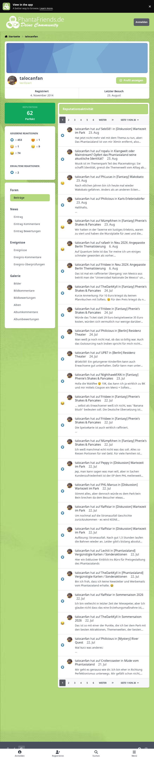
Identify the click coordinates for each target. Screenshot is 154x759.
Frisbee (106, 265)
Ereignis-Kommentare (27, 257)
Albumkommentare (26, 312)
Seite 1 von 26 (128, 119)
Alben (17, 305)
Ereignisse (20, 250)
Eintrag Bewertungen (27, 231)
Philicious (107, 199)
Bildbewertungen (25, 298)
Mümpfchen (109, 221)
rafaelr (105, 243)
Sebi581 (106, 129)
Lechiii (105, 551)
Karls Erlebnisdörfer (131, 199)
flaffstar (106, 507)
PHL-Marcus (109, 485)
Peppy (105, 463)
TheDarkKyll (109, 287)
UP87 (104, 353)
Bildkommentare (24, 290)
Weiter (102, 119)
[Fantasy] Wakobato (129, 177)
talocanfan (82, 129)
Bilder (17, 283)
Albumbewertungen (26, 319)
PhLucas (106, 177)
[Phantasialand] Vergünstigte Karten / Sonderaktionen (105, 552)
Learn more (7, 6)
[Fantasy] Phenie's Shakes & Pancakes (106, 376)
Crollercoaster (110, 661)
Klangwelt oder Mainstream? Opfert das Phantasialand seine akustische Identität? (105, 155)
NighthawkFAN (111, 375)
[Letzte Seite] (112, 120)
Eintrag (18, 217)
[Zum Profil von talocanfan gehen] (69, 129)
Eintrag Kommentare (27, 224)
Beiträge (19, 197)
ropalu (105, 151)
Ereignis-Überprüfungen (29, 264)
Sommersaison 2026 (129, 595)
